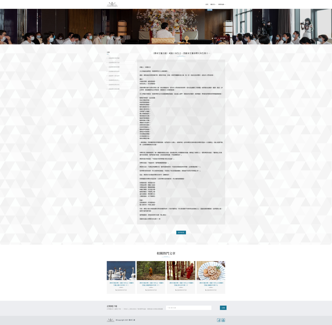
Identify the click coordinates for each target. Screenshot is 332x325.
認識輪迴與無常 (113, 71)
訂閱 (223, 308)
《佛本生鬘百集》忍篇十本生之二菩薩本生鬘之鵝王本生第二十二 (121, 284)
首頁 (207, 4)
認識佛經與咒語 (113, 62)
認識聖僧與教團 (113, 67)
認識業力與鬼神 (113, 76)
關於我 (213, 4)
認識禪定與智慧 (113, 89)
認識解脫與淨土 (113, 80)
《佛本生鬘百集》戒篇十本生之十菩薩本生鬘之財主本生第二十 (181, 284)
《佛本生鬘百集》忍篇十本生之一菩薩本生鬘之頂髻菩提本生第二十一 (151, 284)
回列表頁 (181, 232)
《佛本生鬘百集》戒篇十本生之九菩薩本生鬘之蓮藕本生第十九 (210, 284)
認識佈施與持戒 (113, 85)
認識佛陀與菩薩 (113, 58)
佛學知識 (221, 4)
